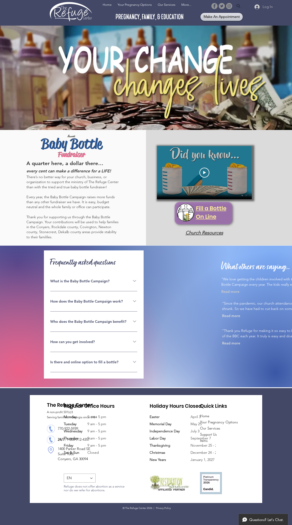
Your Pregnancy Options (212, 422)
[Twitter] (222, 6)
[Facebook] (214, 6)
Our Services (210, 428)
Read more (230, 291)
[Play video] (204, 173)
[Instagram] (229, 6)
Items (204, 440)
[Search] (238, 6)
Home (204, 415)
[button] (166, 4)
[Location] (51, 450)
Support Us (208, 434)
